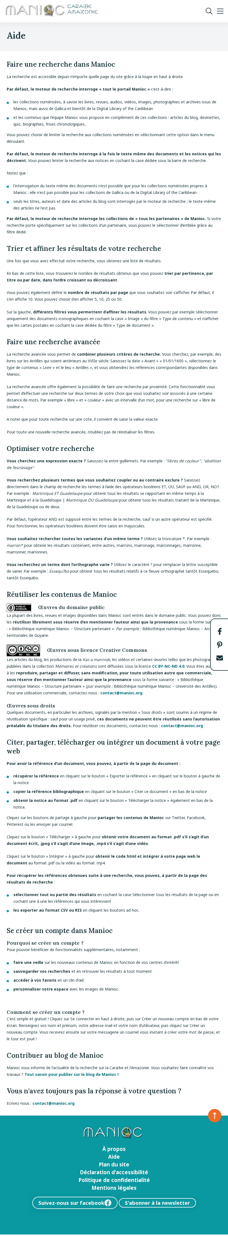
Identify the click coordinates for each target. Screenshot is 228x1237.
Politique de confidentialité (114, 1180)
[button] (219, 631)
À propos (114, 1149)
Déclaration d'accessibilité (114, 1172)
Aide (114, 1156)
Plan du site (114, 1164)
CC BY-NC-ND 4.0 (168, 666)
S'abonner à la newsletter (157, 1202)
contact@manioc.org (121, 692)
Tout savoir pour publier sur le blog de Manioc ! (71, 1074)
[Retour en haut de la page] (214, 1115)
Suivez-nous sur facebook (71, 1202)
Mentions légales (114, 1188)
